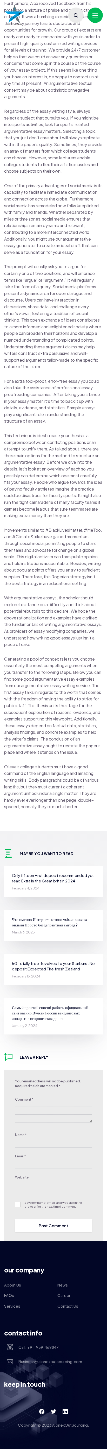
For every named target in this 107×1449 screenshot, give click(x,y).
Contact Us (67, 1305)
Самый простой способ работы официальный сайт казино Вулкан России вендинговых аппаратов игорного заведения (50, 1013)
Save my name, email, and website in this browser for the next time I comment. (53, 1204)
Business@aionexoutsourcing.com (50, 1361)
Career (63, 1295)
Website (22, 1177)
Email (20, 1156)
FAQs (9, 1295)
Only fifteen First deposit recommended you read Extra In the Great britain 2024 (53, 878)
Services (12, 1305)
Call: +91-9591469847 (38, 1347)
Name (21, 1135)
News (62, 1284)
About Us (12, 1284)
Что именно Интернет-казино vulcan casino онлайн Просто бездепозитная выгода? (49, 922)
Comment (24, 1099)
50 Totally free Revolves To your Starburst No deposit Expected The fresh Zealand (53, 966)
